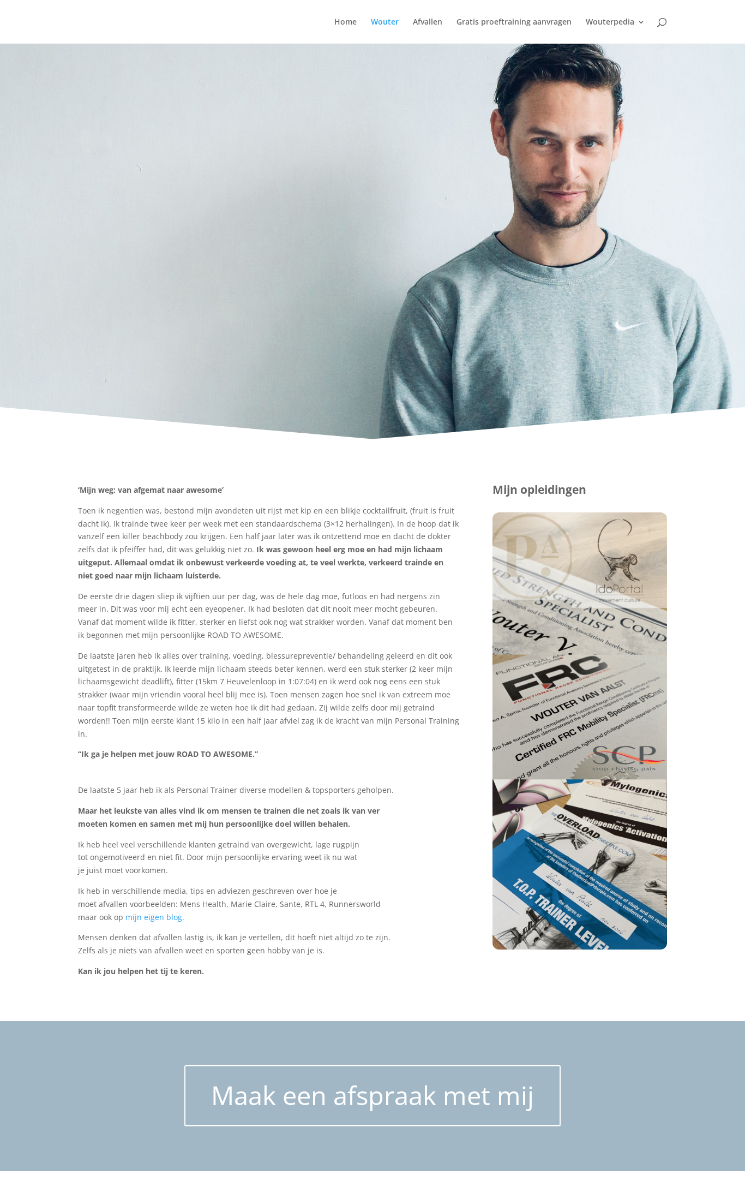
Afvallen (427, 22)
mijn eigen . (154, 917)
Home (345, 22)
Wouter (385, 22)
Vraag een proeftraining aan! (161, 1007)
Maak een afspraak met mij (372, 1095)
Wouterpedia (610, 22)
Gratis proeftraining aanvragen (514, 22)
